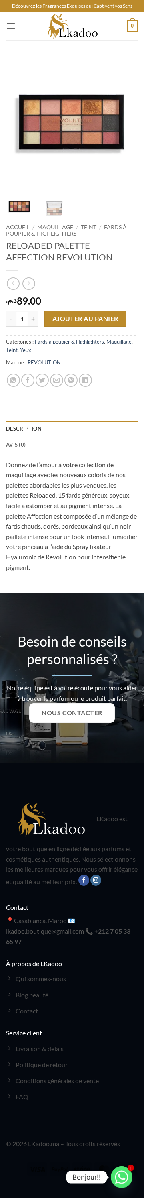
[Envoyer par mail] (56, 380)
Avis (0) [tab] (16, 444)
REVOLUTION (44, 362)
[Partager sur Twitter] (42, 380)
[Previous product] (28, 283)
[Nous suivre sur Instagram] (95, 880)
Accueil (18, 227)
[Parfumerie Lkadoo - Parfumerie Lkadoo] (72, 26)
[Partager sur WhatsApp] (13, 380)
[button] (11, 26)
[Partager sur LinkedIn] (85, 380)
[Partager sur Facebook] (27, 380)
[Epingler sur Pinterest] (71, 380)
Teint (88, 227)
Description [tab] (24, 428)
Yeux (25, 350)
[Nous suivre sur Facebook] (83, 880)
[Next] (125, 122)
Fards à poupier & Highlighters (66, 230)
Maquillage (55, 227)
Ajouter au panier (85, 318)
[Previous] (19, 122)
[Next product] (13, 283)
